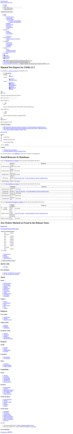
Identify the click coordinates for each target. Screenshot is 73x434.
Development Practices (8, 390)
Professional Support (11, 51)
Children (13, 83)
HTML (5, 113)
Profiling (5, 405)
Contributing (6, 411)
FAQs (7, 49)
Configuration (6, 327)
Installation (5, 326)
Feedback (8, 46)
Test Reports (6, 62)
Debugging (5, 404)
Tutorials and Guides (8, 338)
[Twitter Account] (9, 432)
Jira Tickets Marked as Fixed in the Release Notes (14, 151)
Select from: (5, 124)
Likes (12, 89)
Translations (9, 45)
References (8, 26)
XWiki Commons (7, 366)
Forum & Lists (6, 305)
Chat (4, 306)
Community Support (10, 50)
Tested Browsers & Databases (10, 150)
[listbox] (36, 108)
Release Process (7, 387)
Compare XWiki (10, 19)
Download (5, 53)
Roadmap (8, 23)
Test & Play (6, 412)
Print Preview (14, 80)
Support (5, 301)
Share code (5, 420)
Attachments (13, 85)
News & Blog (9, 18)
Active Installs (9, 27)
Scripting (5, 336)
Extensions (8, 32)
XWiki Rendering (7, 365)
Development (9, 44)
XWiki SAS (33, 426)
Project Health (6, 378)
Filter (2, 98)
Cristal (7, 40)
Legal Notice (6, 294)
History (12, 86)
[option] (37, 104)
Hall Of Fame (6, 380)
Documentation (6, 303)
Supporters (5, 266)
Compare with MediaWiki (15, 22)
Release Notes (6, 288)
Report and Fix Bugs (8, 418)
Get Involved (9, 42)
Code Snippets (9, 33)
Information (13, 87)
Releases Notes (9, 24)
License (8, 28)
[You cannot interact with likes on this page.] (2, 250)
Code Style (5, 388)
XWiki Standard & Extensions (13, 38)
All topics (5, 318)
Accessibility (6, 296)
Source (12, 82)
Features (5, 348)
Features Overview (7, 319)
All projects (8, 36)
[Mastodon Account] (4, 432)
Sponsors (5, 308)
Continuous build (7, 402)
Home (4, 14)
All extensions (6, 357)
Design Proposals (7, 393)
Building (5, 400)
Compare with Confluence (15, 20)
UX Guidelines (6, 392)
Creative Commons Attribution (24, 425)
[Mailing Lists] (10, 432)
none (6, 132)
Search (4, 7)
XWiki (7, 31)
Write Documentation (8, 416)
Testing (5, 403)
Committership (6, 379)
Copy (12, 76)
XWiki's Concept (10, 16)
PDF (4, 104)
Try (4, 54)
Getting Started (6, 317)
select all (2, 132)
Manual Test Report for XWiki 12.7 (11, 63)
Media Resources (7, 293)
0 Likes (5, 250)
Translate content (7, 415)
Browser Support (7, 382)
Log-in (4, 6)
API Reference (6, 337)
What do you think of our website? (11, 274)
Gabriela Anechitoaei (13, 70)
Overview (5, 347)
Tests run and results (19, 178)
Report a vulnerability (8, 419)
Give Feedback (6, 414)
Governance (6, 376)
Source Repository (7, 399)
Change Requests (7, 258)
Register (5, 5)
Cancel (6, 144)
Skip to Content (4, 1)
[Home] (4, 60)
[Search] (8, 7)
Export (12, 78)
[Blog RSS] (11, 432)
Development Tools (7, 391)
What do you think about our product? (12, 273)
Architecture (6, 334)
